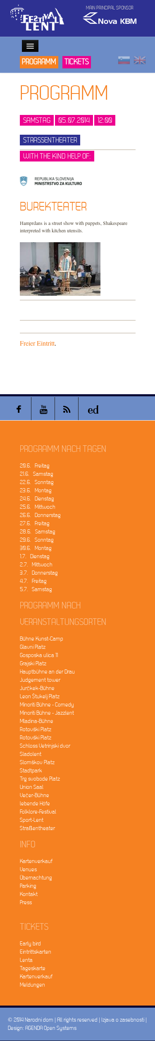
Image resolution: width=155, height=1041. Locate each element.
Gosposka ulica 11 (39, 655)
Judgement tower (40, 680)
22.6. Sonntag (37, 482)
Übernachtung (36, 878)
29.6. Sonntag (37, 540)
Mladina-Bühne (36, 721)
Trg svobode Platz (40, 779)
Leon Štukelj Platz (40, 696)
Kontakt (29, 894)
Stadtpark (31, 770)
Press (26, 902)
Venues (28, 869)
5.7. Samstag (36, 589)
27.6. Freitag (35, 523)
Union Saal (31, 787)
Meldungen (32, 985)
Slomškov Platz (37, 762)
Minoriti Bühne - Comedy (47, 705)
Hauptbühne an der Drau (47, 672)
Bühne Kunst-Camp (41, 639)
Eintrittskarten (35, 952)
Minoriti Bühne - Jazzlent (47, 713)
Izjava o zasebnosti (122, 1020)
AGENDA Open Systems (50, 1028)
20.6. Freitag (35, 466)
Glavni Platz (32, 647)
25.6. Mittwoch (37, 507)
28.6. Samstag (37, 532)
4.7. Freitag (33, 581)
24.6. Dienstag (37, 499)
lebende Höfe (35, 803)
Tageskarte (32, 968)
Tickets (76, 62)
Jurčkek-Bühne (37, 688)
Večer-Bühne (34, 795)
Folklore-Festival (38, 812)
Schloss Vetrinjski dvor (45, 746)
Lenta (26, 960)
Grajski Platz (33, 663)
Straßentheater (37, 828)
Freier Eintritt (37, 343)
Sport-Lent (31, 820)
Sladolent (30, 754)
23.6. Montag (36, 490)
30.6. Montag (36, 548)
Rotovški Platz (35, 729)
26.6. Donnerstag (40, 515)
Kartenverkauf (36, 861)
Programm (39, 62)
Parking (28, 886)
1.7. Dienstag (35, 556)
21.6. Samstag (36, 474)
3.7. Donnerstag (39, 573)
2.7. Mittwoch (36, 564)
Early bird (30, 943)
